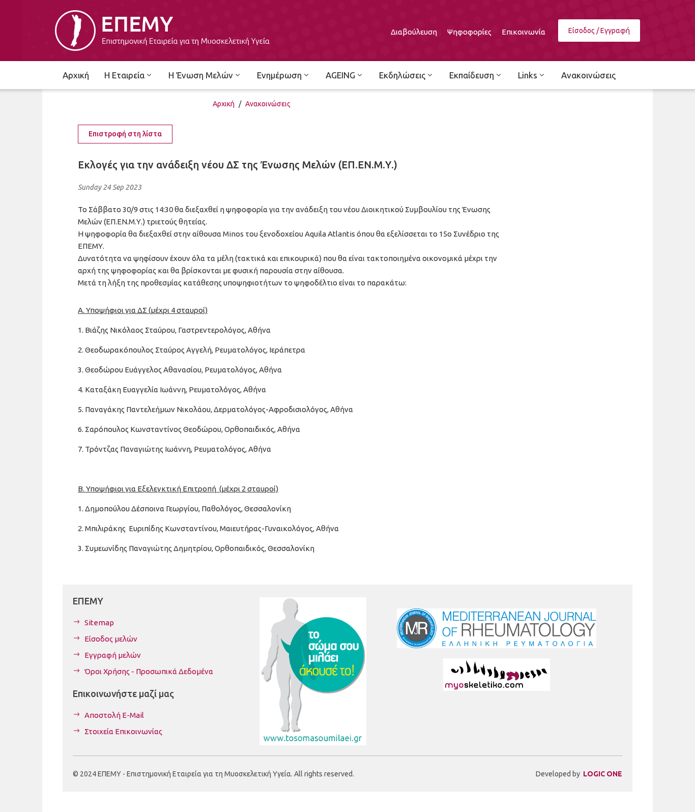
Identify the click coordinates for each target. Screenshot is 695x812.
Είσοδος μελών (110, 638)
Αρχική (224, 104)
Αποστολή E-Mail (114, 715)
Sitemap (99, 622)
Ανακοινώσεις (268, 104)
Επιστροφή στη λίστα (125, 134)
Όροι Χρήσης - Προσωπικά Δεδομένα (148, 671)
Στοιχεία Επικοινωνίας (123, 731)
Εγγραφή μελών (112, 655)
